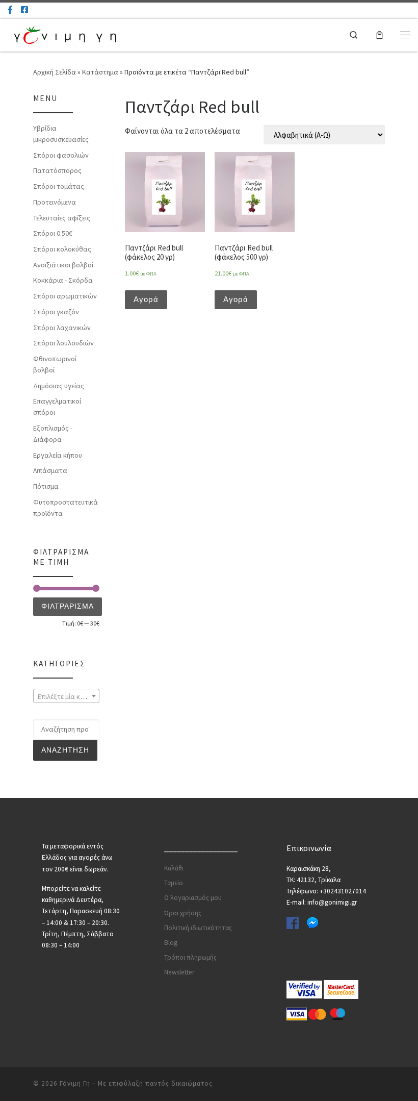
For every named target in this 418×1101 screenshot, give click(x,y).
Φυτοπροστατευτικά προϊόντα (65, 507)
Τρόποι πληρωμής (190, 957)
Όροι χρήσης (182, 913)
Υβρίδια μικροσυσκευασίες (61, 133)
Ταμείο (173, 883)
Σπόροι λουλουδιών (63, 342)
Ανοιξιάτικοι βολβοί (63, 264)
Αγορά (146, 299)
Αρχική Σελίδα (55, 72)
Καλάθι (174, 868)
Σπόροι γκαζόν (56, 311)
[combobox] (66, 696)
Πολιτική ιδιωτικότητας (198, 927)
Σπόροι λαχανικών (62, 327)
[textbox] (66, 696)
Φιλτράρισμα (67, 606)
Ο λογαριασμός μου (193, 897)
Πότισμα (46, 486)
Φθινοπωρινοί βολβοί (54, 364)
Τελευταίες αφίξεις (61, 217)
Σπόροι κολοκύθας (62, 249)
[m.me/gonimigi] (10, 10)
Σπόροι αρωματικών (65, 296)
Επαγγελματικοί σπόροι (57, 406)
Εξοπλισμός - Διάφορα (52, 433)
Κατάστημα (100, 72)
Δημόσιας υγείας (58, 385)
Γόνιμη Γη (75, 1083)
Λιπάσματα (50, 470)
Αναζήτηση (65, 750)
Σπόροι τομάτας (58, 186)
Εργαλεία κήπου (57, 455)
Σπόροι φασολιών (61, 155)
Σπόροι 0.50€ (52, 233)
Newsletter (179, 972)
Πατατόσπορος (57, 170)
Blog (170, 942)
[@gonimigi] (24, 10)
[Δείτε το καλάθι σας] (380, 34)
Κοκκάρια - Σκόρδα (63, 280)
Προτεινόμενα (54, 202)
